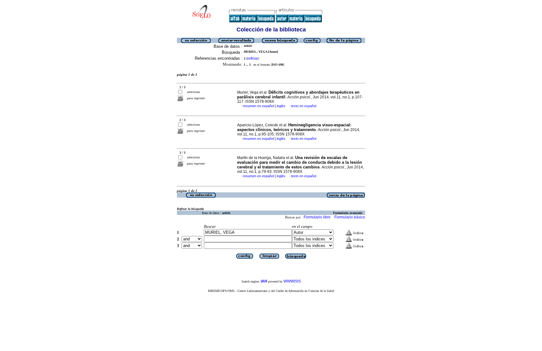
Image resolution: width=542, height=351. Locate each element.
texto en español (303, 106)
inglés (281, 106)
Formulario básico (349, 217)
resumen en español (258, 106)
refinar (252, 58)
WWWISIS (292, 281)
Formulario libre (317, 217)
